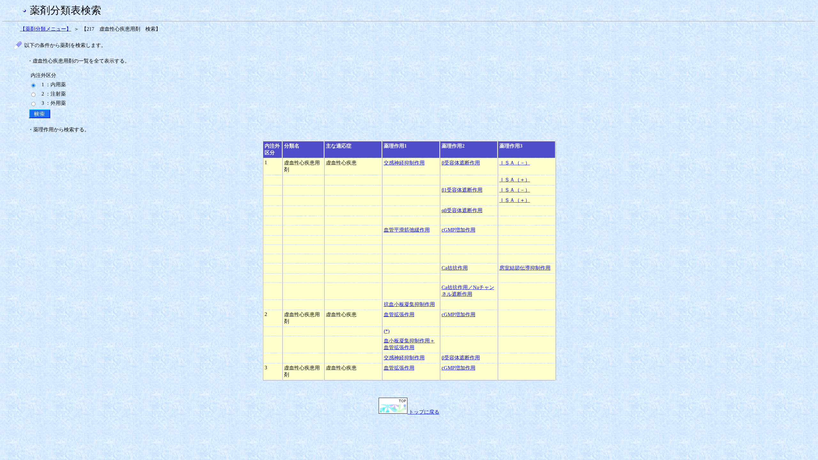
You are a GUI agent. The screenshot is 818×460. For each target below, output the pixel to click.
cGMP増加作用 (458, 230)
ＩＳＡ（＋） (514, 179)
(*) (387, 331)
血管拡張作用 (399, 314)
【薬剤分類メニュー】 (45, 29)
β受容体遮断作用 (461, 162)
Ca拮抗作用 (455, 268)
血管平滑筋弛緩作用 (407, 230)
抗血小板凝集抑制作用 (409, 304)
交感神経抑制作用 (404, 162)
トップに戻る (423, 412)
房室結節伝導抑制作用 (525, 268)
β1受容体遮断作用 (462, 190)
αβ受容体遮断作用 (462, 210)
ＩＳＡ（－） (514, 162)
